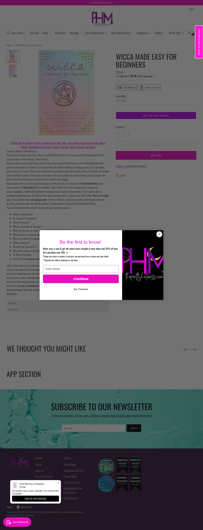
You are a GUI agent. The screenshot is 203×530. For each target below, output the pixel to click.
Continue (80, 279)
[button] (199, 41)
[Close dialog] (159, 234)
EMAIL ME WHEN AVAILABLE (35, 498)
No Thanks (81, 289)
